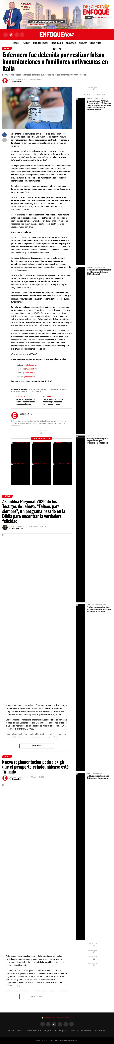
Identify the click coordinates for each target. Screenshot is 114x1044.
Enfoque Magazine (57, 43)
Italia (39, 391)
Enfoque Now (16, 82)
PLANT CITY (26, 43)
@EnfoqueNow (31, 365)
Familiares (16, 391)
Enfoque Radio (71, 43)
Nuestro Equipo (57, 49)
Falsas (63, 389)
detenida (45, 389)
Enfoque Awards (95, 43)
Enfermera (54, 389)
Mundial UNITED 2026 (40, 43)
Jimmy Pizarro (17, 528)
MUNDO (48, 381)
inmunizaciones (28, 391)
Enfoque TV (83, 43)
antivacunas (35, 389)
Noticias (16, 43)
